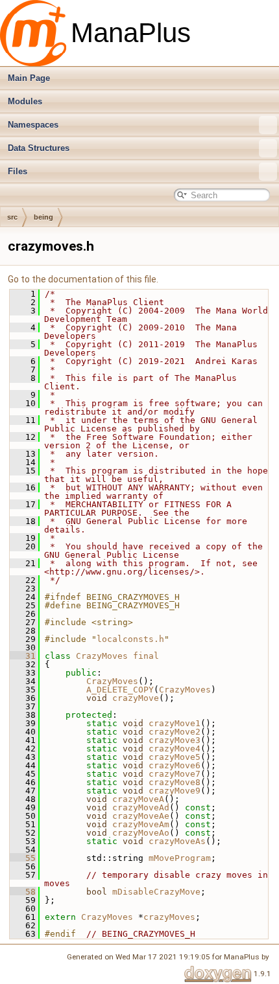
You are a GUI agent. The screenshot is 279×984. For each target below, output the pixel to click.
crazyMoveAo (140, 833)
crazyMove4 (174, 748)
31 (23, 656)
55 (23, 858)
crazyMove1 (174, 723)
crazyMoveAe (140, 816)
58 (23, 892)
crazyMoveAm (140, 824)
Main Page (29, 78)
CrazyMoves (102, 656)
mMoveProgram (180, 858)
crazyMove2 (174, 732)
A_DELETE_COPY (120, 689)
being (43, 217)
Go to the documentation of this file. (83, 279)
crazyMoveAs (177, 841)
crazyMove (135, 698)
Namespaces (33, 125)
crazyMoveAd (140, 807)
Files (17, 171)
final (146, 656)
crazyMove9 (174, 790)
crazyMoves (169, 917)
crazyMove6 (174, 765)
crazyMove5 (174, 757)
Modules (25, 101)
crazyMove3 (174, 740)
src (12, 217)
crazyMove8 (174, 782)
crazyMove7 (174, 774)
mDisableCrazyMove (156, 892)
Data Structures (38, 148)
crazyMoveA (138, 799)
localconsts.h (130, 639)
